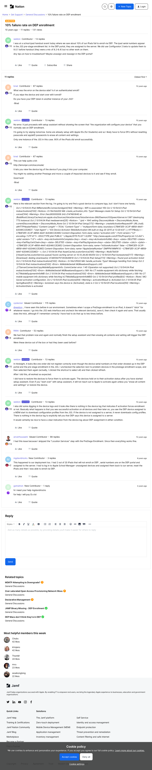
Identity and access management (93, 722)
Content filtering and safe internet (93, 736)
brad (16, 86)
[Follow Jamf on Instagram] (25, 701)
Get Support (17, 14)
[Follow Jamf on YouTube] (19, 702)
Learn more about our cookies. (130, 750)
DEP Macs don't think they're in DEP (23, 617)
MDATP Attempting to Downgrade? (22, 582)
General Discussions (35, 14)
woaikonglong (19, 673)
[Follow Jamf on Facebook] (31, 701)
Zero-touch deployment (47, 722)
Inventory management (47, 736)
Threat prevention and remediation (93, 732)
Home (5, 14)
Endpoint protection (86, 727)
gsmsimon (18, 486)
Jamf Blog (11, 732)
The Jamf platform (45, 717)
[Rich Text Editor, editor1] (76, 542)
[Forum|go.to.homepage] (17, 6)
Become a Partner (15, 741)
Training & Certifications (18, 722)
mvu (14, 664)
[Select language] (111, 7)
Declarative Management (17, 599)
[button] (6, 7)
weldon (17, 39)
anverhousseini (21, 437)
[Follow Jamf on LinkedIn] (13, 701)
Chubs (15, 638)
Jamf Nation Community (18, 727)
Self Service (82, 717)
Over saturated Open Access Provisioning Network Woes (34, 591)
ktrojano (16, 647)
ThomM (15, 655)
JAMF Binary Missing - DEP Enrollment (24, 608)
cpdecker (18, 303)
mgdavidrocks (20, 458)
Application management (48, 732)
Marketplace (13, 736)
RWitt (16, 330)
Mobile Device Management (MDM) (53, 727)
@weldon (18, 307)
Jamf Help (11, 717)
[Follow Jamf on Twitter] (8, 702)
